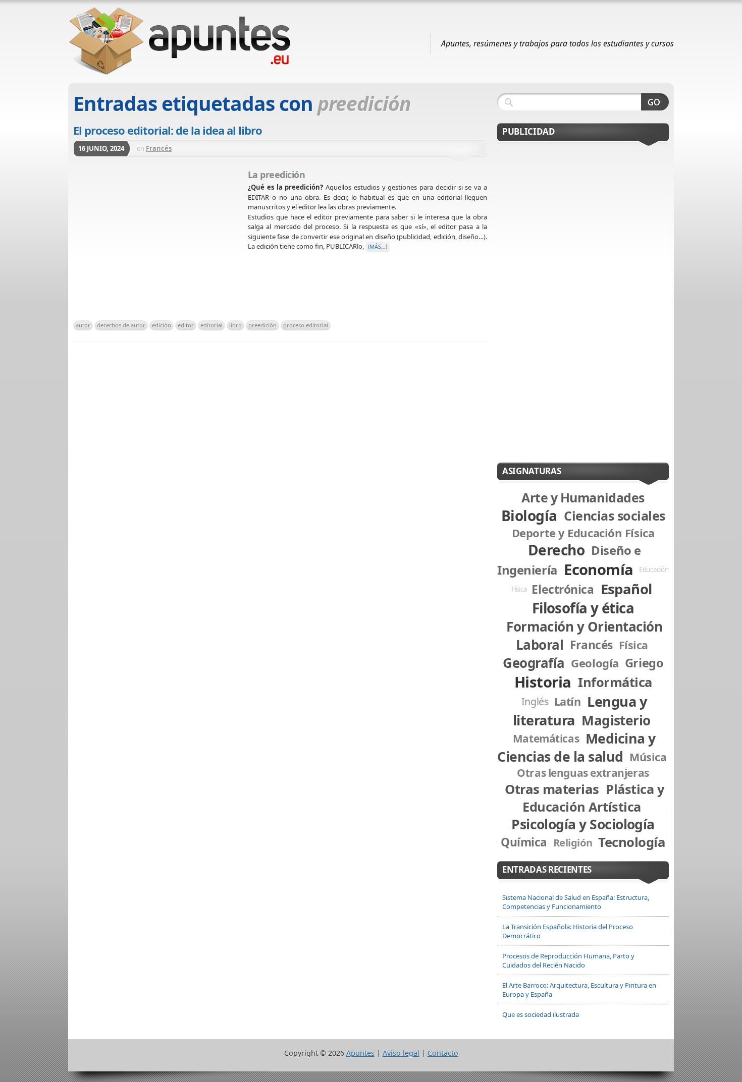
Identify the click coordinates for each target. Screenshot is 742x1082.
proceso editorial (305, 325)
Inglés (535, 701)
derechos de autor (121, 325)
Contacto (443, 1053)
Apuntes (360, 1053)
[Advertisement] (160, 241)
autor (83, 325)
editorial (211, 325)
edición (161, 325)
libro (235, 325)
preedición (262, 325)
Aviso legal (401, 1053)
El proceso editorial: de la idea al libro (167, 130)
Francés (159, 148)
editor (186, 325)
